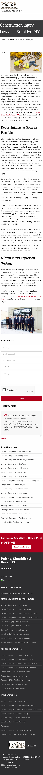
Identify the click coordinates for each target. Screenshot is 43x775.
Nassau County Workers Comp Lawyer (15, 713)
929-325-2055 (8, 542)
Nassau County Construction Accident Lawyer (18, 734)
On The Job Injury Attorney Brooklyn (15, 621)
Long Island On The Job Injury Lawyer (15, 522)
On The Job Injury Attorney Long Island (15, 626)
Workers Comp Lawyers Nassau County (15, 718)
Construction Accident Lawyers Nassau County (18, 667)
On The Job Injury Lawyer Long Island (15, 684)
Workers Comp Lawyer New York (13, 464)
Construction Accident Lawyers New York (16, 655)
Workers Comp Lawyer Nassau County (15, 638)
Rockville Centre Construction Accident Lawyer (18, 642)
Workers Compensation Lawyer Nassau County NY (20, 480)
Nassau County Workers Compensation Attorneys (19, 613)
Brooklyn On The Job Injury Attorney (15, 509)
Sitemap (11, 762)
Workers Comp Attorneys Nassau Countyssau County (21, 709)
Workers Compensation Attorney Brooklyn (17, 659)
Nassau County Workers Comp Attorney (16, 609)
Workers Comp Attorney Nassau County (16, 730)
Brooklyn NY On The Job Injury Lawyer (15, 680)
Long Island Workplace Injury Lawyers (15, 634)
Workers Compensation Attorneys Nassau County (19, 617)
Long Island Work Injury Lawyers (13, 485)
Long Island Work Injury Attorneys (13, 501)
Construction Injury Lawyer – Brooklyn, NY (20, 40)
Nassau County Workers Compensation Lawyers (19, 663)
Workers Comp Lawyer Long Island (14, 476)
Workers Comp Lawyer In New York (14, 468)
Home (3, 40)
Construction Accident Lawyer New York (16, 514)
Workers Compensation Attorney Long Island (18, 497)
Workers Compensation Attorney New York (17, 451)
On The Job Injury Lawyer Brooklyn (14, 630)
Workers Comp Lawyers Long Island (14, 455)
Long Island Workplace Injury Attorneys (15, 672)
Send (21, 398)
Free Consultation (21, 547)
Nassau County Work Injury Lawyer (14, 676)
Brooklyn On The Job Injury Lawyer (14, 505)
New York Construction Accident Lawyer (16, 518)
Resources (5, 726)
